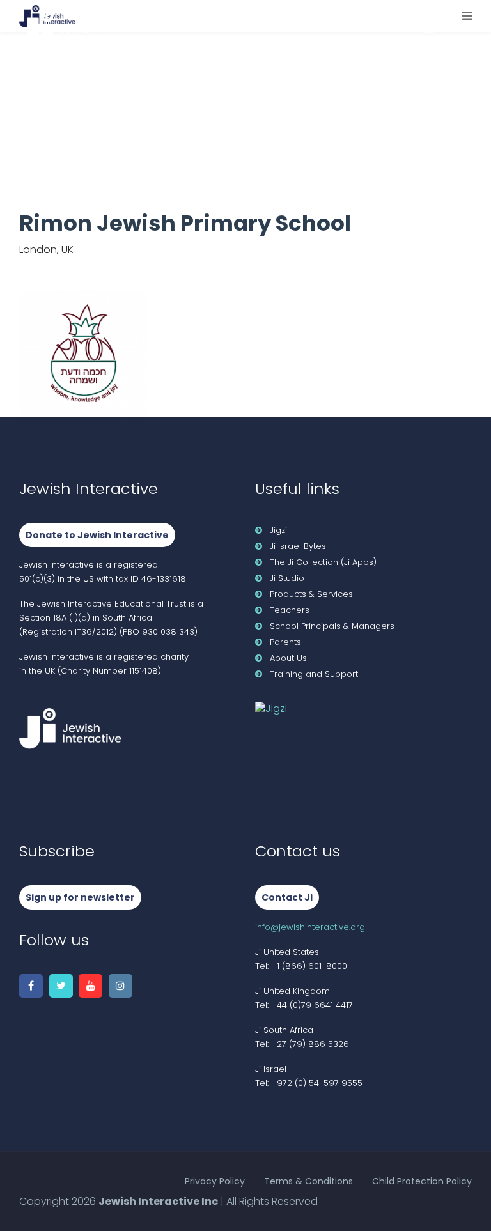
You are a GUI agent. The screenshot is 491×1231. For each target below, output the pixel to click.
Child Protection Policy (422, 1181)
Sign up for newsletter (80, 897)
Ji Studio (287, 578)
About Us (288, 658)
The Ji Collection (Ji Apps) (323, 562)
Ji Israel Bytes (298, 546)
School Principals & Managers (332, 626)
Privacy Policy (215, 1181)
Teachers (289, 610)
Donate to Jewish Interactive (97, 535)
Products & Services (311, 594)
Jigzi (278, 530)
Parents (285, 642)
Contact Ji (287, 897)
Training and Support (314, 674)
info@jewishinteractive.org (310, 927)
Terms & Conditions (308, 1181)
